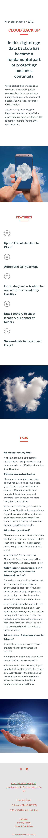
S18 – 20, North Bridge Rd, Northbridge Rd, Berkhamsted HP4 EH (24, 787)
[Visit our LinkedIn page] (26, 769)
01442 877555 (29, 805)
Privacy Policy (23, 822)
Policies (24, 819)
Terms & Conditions (24, 826)
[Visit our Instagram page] (21, 769)
